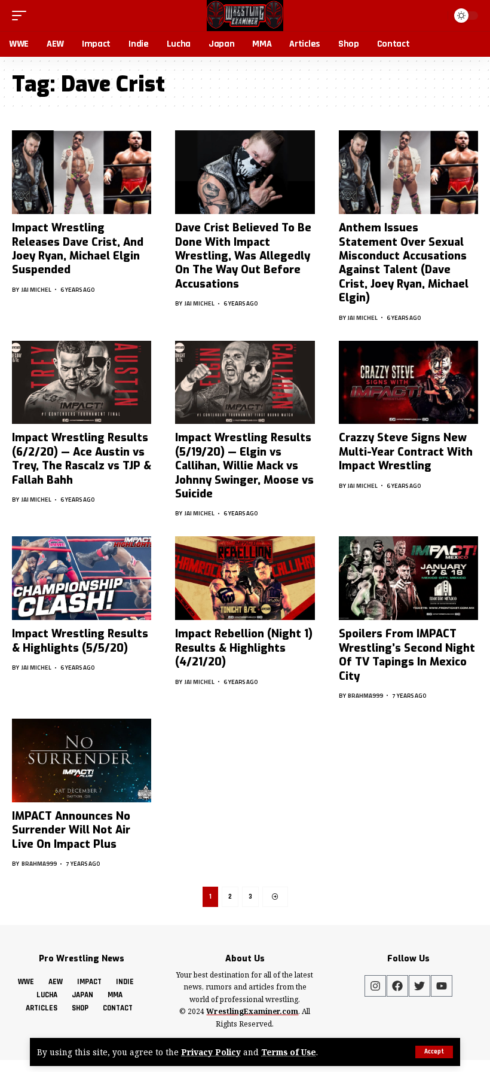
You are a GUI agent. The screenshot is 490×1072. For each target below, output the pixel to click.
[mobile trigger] (22, 15)
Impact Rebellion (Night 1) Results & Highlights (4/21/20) (244, 648)
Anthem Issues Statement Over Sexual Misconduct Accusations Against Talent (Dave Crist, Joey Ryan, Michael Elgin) (403, 263)
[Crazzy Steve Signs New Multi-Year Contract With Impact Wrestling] (408, 382)
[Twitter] (419, 986)
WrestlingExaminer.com (252, 1011)
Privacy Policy (211, 1052)
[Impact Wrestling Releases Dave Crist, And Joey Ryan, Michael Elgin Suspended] (81, 172)
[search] (436, 15)
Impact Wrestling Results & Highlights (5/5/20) (80, 641)
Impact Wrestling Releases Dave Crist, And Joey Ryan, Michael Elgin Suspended (77, 249)
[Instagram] (375, 986)
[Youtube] (441, 986)
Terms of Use (288, 1052)
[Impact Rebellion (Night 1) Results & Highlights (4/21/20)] (244, 578)
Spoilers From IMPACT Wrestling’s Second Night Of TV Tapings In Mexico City (407, 655)
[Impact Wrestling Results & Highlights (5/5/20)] (81, 578)
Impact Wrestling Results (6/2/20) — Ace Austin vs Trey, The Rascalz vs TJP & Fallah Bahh (81, 458)
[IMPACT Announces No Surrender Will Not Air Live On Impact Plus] (81, 760)
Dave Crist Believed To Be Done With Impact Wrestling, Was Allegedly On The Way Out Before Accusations (243, 256)
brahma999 (365, 695)
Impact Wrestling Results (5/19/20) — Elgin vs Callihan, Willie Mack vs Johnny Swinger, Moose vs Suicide (244, 465)
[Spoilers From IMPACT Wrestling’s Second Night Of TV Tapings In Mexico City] (408, 578)
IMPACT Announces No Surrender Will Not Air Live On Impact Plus (71, 830)
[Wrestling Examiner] (245, 15)
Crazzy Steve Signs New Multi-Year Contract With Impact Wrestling (406, 451)
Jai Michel (36, 289)
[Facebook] (397, 986)
